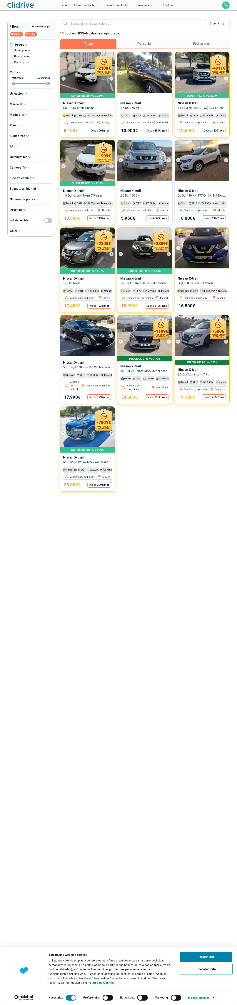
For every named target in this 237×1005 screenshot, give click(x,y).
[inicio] (20, 5)
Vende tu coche (117, 5)
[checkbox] (11, 50)
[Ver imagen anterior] (65, 78)
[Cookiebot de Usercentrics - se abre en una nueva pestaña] (24, 998)
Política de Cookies (101, 982)
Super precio (22, 50)
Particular (145, 44)
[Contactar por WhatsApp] (226, 5)
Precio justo (21, 62)
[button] (217, 23)
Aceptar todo (206, 956)
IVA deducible (19, 220)
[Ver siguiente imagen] (109, 78)
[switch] (108, 998)
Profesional (201, 44)
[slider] (13, 83)
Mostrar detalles (198, 997)
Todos (88, 44)
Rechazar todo (206, 969)
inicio (63, 5)
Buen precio (21, 56)
